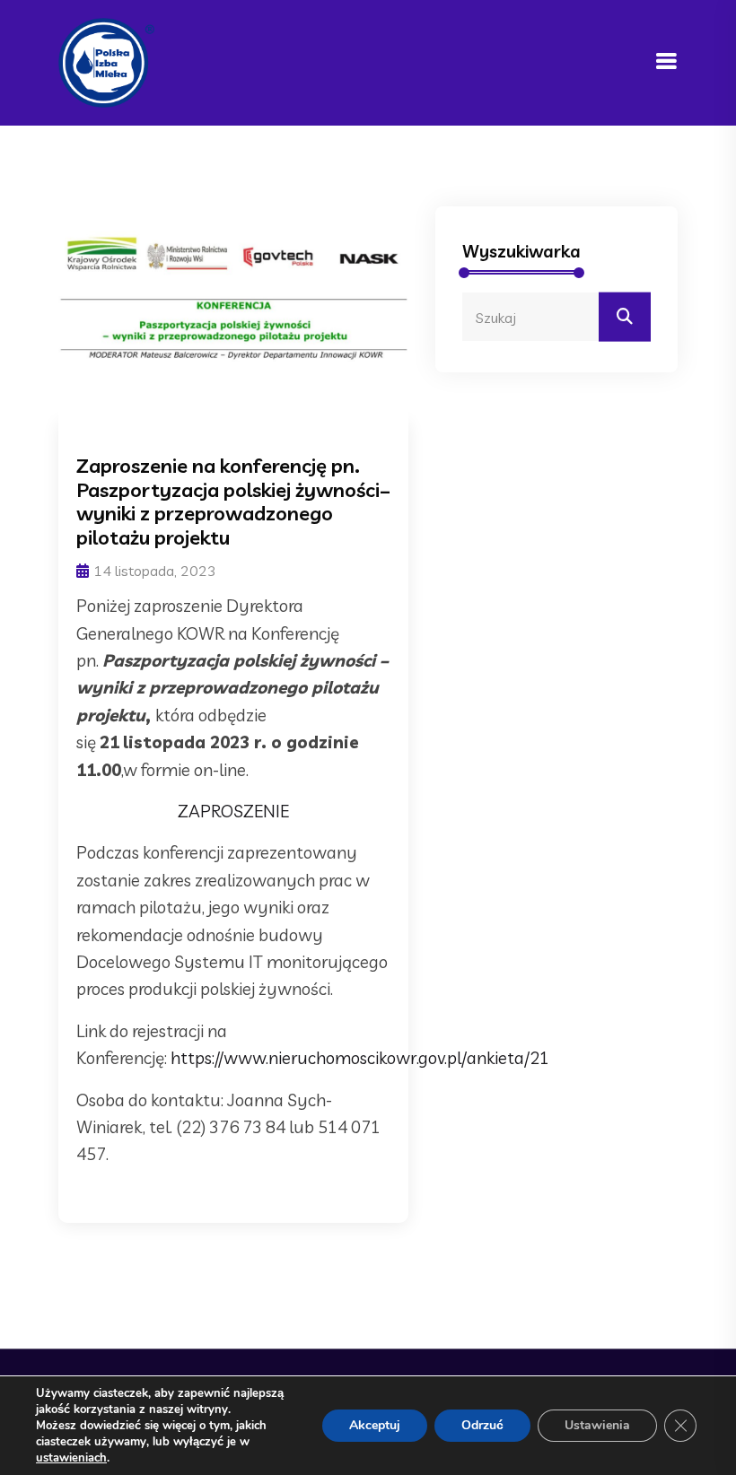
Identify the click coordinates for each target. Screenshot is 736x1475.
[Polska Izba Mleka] (106, 61)
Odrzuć (482, 1425)
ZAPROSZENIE (233, 811)
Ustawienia (597, 1425)
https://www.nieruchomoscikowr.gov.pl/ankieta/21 (360, 1058)
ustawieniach (71, 1458)
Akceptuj (374, 1425)
